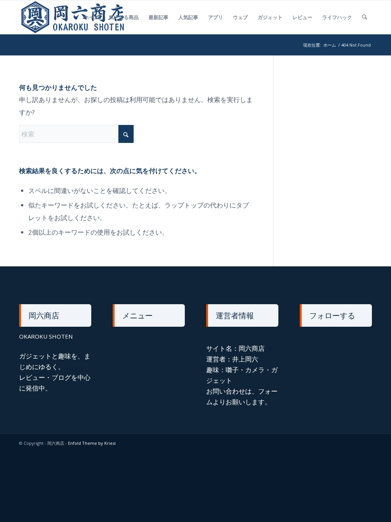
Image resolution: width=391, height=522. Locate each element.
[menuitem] (91, 17)
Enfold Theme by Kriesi (92, 443)
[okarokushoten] (75, 17)
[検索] (364, 17)
